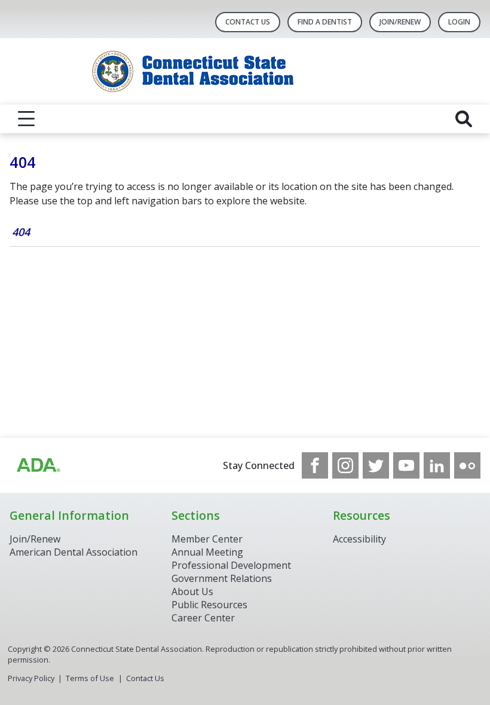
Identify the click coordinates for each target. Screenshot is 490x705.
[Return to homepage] (245, 71)
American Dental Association (73, 552)
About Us (192, 591)
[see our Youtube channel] (406, 465)
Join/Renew (400, 22)
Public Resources (209, 604)
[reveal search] (463, 119)
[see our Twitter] (376, 465)
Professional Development (231, 565)
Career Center (203, 617)
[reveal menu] (26, 119)
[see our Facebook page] (315, 465)
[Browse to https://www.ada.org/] (38, 465)
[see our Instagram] (345, 465)
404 (21, 232)
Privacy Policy (31, 678)
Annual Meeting (207, 552)
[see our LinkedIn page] (437, 465)
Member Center (207, 538)
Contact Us (247, 22)
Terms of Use (90, 678)
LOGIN (459, 22)
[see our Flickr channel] (467, 465)
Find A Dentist (325, 22)
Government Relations (222, 578)
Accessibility (359, 538)
